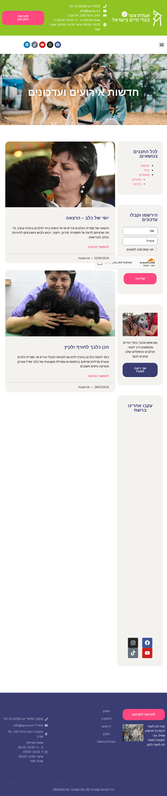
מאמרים (144, 175)
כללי (146, 170)
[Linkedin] (27, 44)
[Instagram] (50, 44)
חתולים (136, 180)
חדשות (145, 166)
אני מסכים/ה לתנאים (140, 250)
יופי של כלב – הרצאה (87, 218)
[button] (161, 44)
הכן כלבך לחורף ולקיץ (86, 347)
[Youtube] (42, 44)
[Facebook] (58, 44)
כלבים (137, 184)
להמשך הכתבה (98, 247)
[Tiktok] (34, 44)
